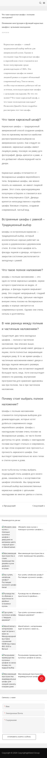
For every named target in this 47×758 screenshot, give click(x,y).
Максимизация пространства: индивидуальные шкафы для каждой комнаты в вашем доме (31, 675)
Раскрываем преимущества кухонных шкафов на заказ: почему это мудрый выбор (30, 656)
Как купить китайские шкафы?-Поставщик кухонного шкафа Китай (31, 576)
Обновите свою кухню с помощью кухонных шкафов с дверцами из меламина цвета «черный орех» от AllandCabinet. (31, 528)
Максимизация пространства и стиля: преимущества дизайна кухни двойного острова (31, 554)
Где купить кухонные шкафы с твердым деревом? (30, 613)
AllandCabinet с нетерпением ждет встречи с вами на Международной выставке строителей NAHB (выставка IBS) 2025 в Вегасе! (30, 627)
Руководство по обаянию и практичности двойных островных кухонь (29, 595)
